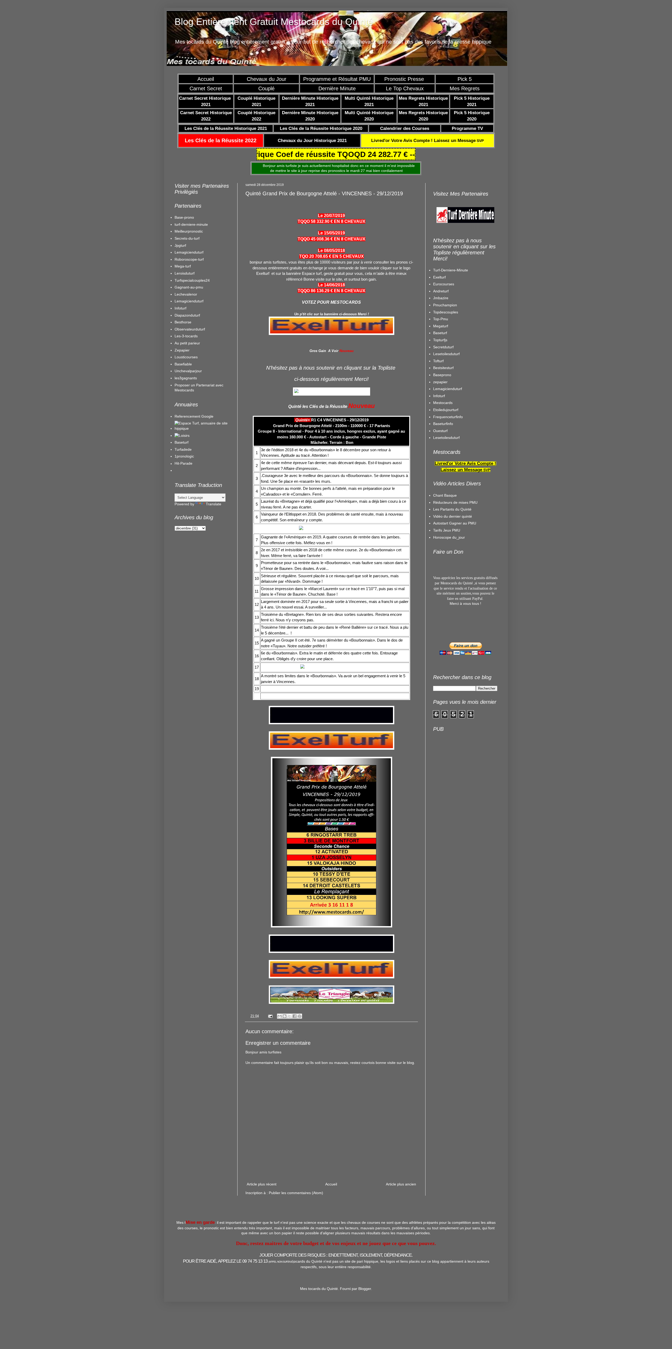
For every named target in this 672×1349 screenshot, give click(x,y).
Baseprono (442, 375)
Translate (213, 504)
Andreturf (441, 291)
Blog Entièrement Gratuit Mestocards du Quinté (274, 21)
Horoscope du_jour (449, 537)
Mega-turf (183, 266)
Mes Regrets (465, 88)
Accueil (205, 79)
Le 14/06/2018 (331, 285)
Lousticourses (186, 357)
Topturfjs (440, 340)
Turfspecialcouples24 (192, 280)
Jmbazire (440, 298)
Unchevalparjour (188, 371)
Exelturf (439, 277)
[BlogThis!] (284, 1016)
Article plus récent (261, 1184)
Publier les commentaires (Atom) (296, 1193)
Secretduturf (443, 347)
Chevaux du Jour (266, 79)
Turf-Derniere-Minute (450, 270)
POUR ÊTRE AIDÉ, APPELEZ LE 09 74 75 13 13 (238, 1261)
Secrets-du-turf (187, 238)
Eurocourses (443, 284)
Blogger (364, 1289)
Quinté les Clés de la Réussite (317, 406)
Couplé (266, 88)
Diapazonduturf (187, 315)
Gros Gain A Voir (323, 351)
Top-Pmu (440, 319)
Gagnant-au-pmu (189, 287)
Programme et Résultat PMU (337, 79)
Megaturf (440, 326)
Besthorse (183, 322)
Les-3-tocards (186, 336)
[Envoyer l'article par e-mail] (270, 1016)
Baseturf (181, 442)
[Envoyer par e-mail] (279, 1016)
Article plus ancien (401, 1184)
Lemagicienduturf (189, 252)
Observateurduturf (190, 329)
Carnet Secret (206, 88)
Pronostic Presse (405, 79)
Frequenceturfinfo (448, 417)
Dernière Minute (337, 88)
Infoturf (180, 308)
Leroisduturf (185, 273)
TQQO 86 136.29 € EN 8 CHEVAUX (331, 290)
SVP (427, 141)
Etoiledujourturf (445, 410)
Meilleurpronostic (189, 231)
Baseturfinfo (443, 424)
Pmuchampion (445, 305)
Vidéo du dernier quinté (452, 516)
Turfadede (183, 449)
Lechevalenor (186, 294)
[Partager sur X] (289, 1016)
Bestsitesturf (443, 368)
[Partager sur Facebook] (294, 1016)
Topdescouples (445, 312)
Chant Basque (445, 495)
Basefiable (183, 364)
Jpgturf (180, 245)
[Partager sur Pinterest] (299, 1016)
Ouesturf (440, 431)
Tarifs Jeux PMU (446, 530)
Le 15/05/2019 (331, 233)
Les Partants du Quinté (452, 509)
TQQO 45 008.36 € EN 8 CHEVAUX (331, 239)
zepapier (440, 382)
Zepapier (182, 350)
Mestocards (443, 403)
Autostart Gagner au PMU (454, 523)
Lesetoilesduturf (446, 354)
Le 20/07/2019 (331, 215)
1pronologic (184, 456)
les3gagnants (186, 378)
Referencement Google (194, 416)
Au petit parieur (187, 343)
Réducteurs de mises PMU (455, 502)
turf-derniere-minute (191, 224)
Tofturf (438, 361)
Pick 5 (465, 79)
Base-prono (184, 217)
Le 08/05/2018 (331, 250)
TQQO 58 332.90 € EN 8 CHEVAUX (331, 221)
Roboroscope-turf (189, 259)
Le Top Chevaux (405, 88)
